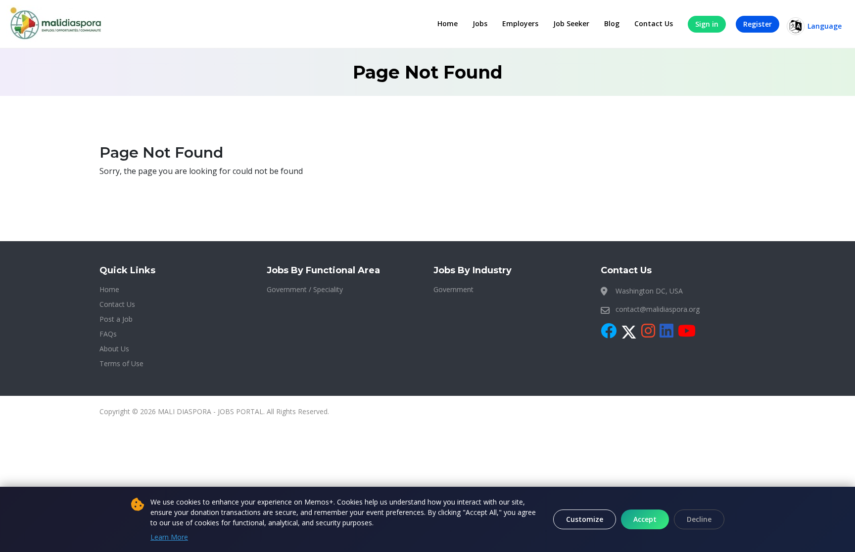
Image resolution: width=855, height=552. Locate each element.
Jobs (480, 23)
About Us (114, 348)
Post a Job (116, 319)
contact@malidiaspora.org (658, 309)
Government (453, 289)
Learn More (169, 537)
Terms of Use (121, 363)
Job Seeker (571, 23)
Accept (645, 519)
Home (447, 23)
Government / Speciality (305, 289)
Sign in (706, 24)
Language (825, 26)
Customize (584, 519)
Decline (699, 519)
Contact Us (653, 23)
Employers (520, 23)
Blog (611, 23)
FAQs (108, 334)
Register (757, 24)
